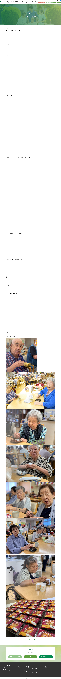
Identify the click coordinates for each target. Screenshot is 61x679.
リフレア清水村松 (26, 667)
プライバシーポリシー (48, 0)
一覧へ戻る (30, 639)
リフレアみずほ (26, 670)
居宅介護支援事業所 (27, 2)
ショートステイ (16, 2)
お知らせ (17, 666)
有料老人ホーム (21, 2)
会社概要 (46, 667)
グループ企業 (53, 0)
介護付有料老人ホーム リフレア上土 (36, 672)
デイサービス (12, 2)
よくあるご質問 (32, 2)
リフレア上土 (26, 671)
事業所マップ (47, 668)
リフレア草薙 (26, 668)
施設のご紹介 (18, 669)
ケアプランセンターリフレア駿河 (37, 669)
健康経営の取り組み (48, 673)
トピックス (8, 2)
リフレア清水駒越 (26, 666)
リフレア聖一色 (26, 673)
